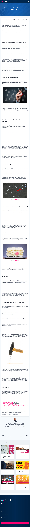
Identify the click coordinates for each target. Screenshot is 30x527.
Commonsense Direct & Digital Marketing (8, 404)
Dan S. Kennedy (19, 406)
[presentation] (7, 449)
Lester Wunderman (17, 81)
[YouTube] (1, 503)
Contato (1, 511)
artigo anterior (5, 19)
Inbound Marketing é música (21, 455)
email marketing (4, 414)
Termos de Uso (2, 516)
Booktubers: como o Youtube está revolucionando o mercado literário (24, 436)
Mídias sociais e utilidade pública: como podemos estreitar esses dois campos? (7, 487)
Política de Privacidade (3, 517)
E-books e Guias (2, 510)
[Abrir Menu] (28, 1)
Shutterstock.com (16, 199)
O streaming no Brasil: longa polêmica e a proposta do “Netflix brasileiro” (6, 436)
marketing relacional (14, 414)
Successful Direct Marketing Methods (8, 402)
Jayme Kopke (15, 421)
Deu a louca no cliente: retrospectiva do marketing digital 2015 (21, 487)
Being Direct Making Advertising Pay (8, 403)
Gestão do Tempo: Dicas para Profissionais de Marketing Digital (7, 456)
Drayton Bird (17, 404)
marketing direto (9, 414)
